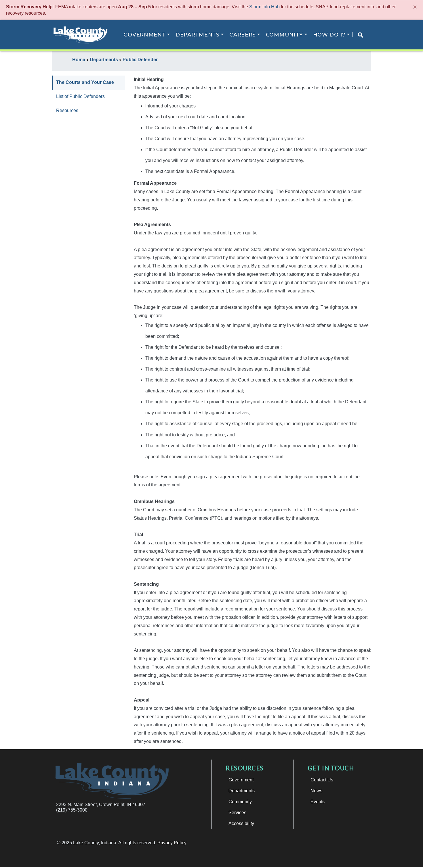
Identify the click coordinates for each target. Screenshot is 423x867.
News (316, 790)
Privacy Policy (171, 842)
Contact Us (321, 779)
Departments (198, 35)
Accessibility (241, 823)
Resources (67, 110)
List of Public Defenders (80, 96)
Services (237, 812)
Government (144, 35)
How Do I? (329, 35)
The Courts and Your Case (85, 82)
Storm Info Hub (264, 6)
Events (317, 801)
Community (284, 35)
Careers (242, 35)
